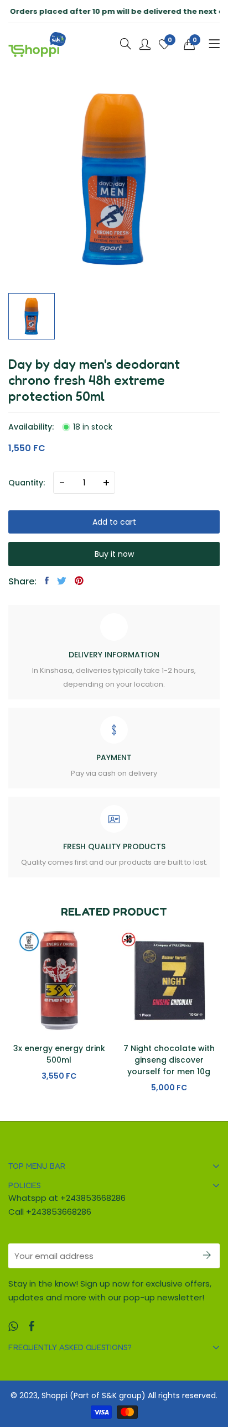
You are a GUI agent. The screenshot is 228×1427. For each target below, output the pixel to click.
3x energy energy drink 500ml (59, 1054)
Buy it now (114, 554)
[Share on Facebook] (47, 581)
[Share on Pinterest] (79, 581)
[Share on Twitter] (61, 581)
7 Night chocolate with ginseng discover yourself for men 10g (169, 1060)
